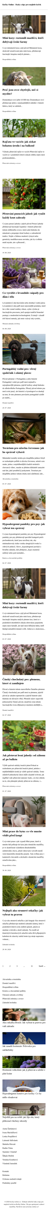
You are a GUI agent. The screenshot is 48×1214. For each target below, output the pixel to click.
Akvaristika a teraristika (10, 479)
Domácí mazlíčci (8, 403)
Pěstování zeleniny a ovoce (11, 163)
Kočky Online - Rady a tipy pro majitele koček (21, 5)
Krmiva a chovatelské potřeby (12, 558)
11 (32, 966)
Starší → (42, 966)
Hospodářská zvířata (9, 59)
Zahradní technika (8, 944)
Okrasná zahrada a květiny (11, 324)
